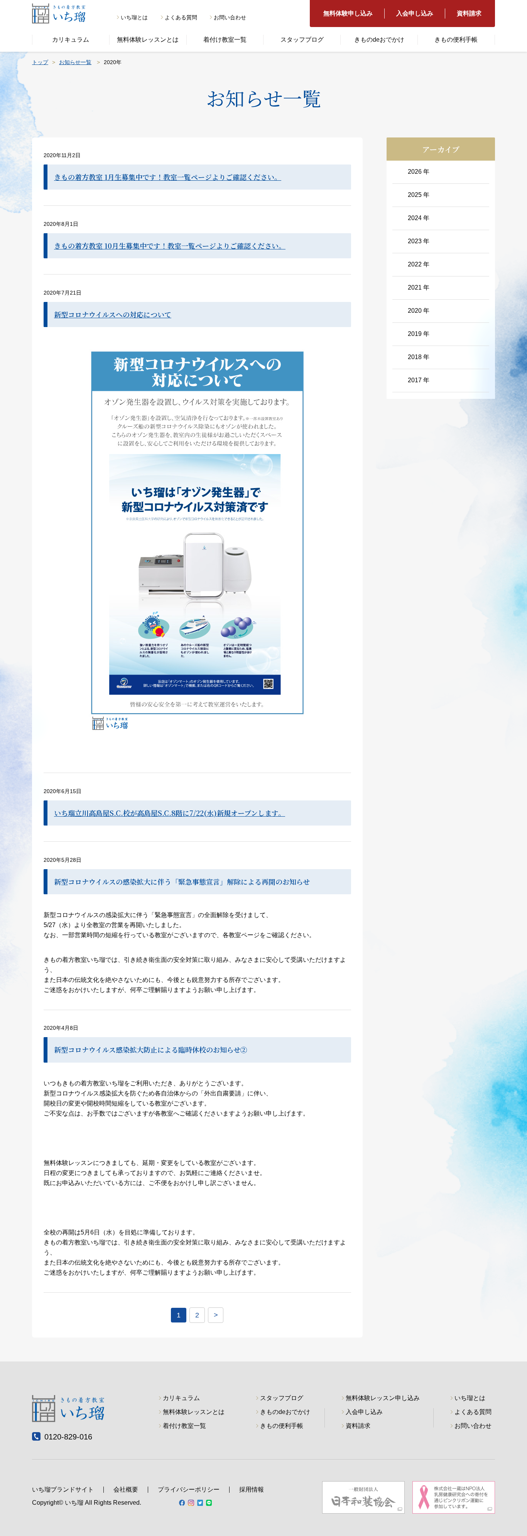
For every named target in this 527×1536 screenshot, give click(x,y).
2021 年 (418, 287)
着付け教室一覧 (225, 39)
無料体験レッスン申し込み (383, 1398)
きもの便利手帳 (456, 39)
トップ (40, 62)
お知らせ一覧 (75, 62)
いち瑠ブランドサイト (63, 1490)
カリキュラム (70, 39)
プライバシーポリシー (189, 1490)
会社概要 (125, 1490)
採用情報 (251, 1490)
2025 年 (418, 195)
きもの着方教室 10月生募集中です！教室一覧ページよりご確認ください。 (169, 245)
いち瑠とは (134, 17)
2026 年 (418, 171)
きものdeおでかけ (379, 39)
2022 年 (418, 264)
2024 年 (418, 218)
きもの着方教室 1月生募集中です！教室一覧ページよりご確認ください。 (167, 177)
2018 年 (418, 357)
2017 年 (418, 380)
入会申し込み (414, 13)
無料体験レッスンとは (148, 39)
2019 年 (418, 334)
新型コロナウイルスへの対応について (112, 314)
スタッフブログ (302, 39)
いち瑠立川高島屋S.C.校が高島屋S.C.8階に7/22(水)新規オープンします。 (169, 813)
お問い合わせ (230, 17)
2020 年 (418, 310)
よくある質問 (181, 17)
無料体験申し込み (348, 13)
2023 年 (418, 241)
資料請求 (469, 13)
